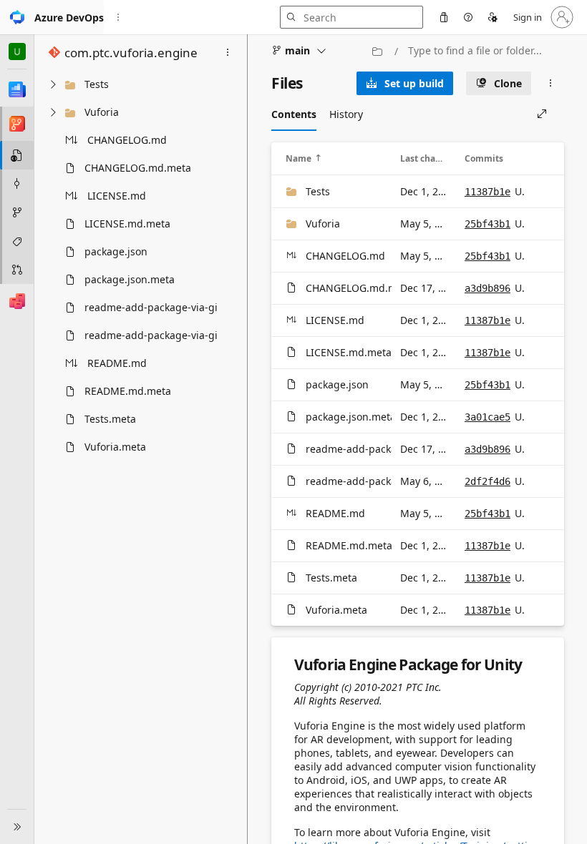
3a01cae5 (487, 417)
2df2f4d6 (487, 481)
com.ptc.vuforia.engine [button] (131, 52)
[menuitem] (444, 17)
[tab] (294, 114)
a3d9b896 (487, 288)
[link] (404, 83)
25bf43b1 (487, 224)
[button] (52, 17)
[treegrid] (140, 265)
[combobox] (482, 50)
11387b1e (487, 191)
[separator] (247, 439)
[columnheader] (334, 158)
